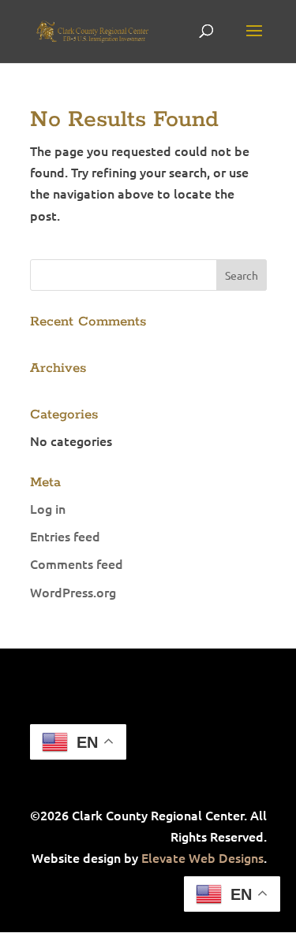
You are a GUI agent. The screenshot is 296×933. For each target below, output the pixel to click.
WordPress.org (73, 591)
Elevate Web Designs (202, 857)
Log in (48, 508)
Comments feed (76, 563)
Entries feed (65, 536)
